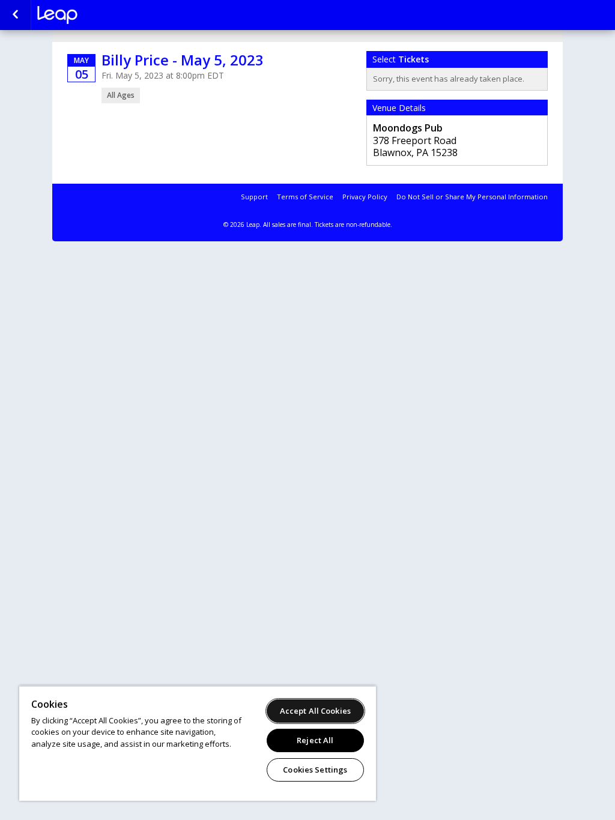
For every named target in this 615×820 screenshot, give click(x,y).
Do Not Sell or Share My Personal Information (472, 196)
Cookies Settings (315, 769)
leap (97, 15)
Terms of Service (305, 196)
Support (254, 196)
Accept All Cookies (315, 710)
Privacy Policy (364, 196)
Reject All (315, 740)
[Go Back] (15, 15)
